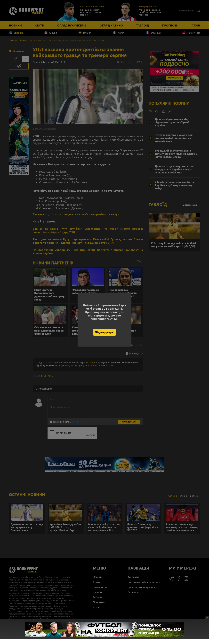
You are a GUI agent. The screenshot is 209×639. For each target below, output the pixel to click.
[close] (207, 617)
